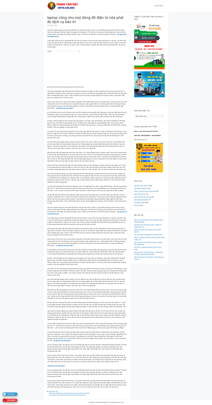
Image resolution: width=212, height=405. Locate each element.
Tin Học (136, 205)
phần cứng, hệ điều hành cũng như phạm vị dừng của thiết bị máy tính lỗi (69, 393)
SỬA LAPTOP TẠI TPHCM (142, 197)
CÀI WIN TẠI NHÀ (140, 188)
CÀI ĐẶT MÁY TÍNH (140, 185)
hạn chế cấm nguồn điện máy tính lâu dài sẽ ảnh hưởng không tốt (67, 395)
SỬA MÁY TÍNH (53, 391)
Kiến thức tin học (139, 194)
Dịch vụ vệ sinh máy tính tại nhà (144, 191)
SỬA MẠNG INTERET (141, 200)
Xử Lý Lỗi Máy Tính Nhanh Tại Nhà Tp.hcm (148, 234)
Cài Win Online (159, 6)
